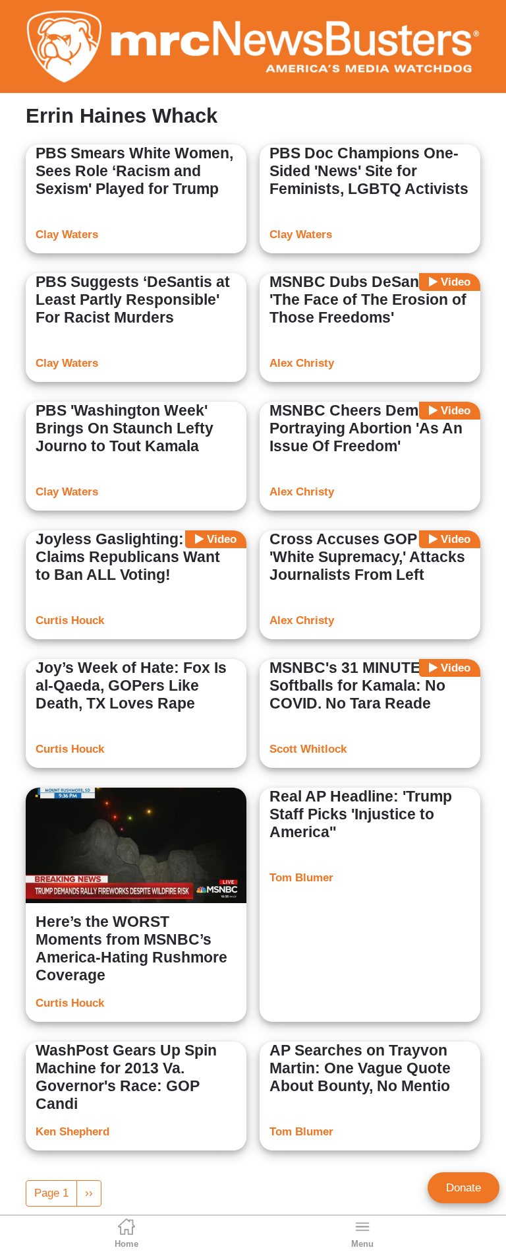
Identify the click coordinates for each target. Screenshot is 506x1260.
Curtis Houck (70, 620)
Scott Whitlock (308, 749)
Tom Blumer (301, 877)
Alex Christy (301, 363)
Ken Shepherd (72, 1131)
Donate (463, 1187)
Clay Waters (67, 234)
